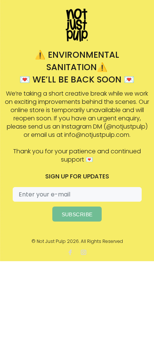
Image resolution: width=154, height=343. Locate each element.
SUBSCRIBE (77, 214)
